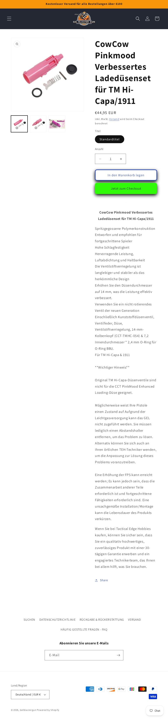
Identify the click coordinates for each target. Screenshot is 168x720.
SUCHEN (29, 620)
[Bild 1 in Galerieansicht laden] (19, 124)
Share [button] (104, 580)
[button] (9, 18)
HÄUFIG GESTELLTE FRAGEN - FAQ (84, 629)
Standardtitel (110, 139)
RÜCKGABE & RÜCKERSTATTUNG (102, 620)
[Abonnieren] (118, 655)
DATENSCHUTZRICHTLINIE (57, 620)
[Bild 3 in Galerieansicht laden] (57, 124)
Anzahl (99, 149)
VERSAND (134, 620)
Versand (114, 119)
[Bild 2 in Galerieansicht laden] (38, 124)
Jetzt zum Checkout (126, 188)
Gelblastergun (28, 709)
